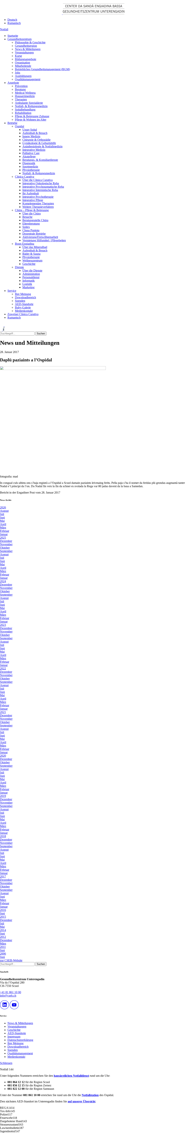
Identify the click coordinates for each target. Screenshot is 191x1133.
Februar (4, 530)
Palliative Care (31, 153)
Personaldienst (30, 277)
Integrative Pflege (32, 200)
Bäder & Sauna (31, 253)
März (3, 527)
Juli (2, 514)
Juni (2, 517)
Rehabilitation (23, 112)
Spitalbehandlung (25, 109)
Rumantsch (14, 23)
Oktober (5, 547)
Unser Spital (29, 129)
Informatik (28, 280)
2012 (3, 936)
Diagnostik (28, 163)
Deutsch (12, 19)
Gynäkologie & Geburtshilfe (39, 143)
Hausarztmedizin (25, 96)
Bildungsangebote (25, 59)
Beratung (20, 89)
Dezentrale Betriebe (34, 233)
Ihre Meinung (23, 294)
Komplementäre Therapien (38, 203)
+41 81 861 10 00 (10, 992)
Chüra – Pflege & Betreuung (32, 210)
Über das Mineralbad (34, 247)
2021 (3, 712)
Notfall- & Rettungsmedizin (31, 106)
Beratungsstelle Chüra (35, 220)
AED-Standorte (24, 304)
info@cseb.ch (8, 995)
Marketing (28, 287)
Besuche (27, 216)
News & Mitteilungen (27, 49)
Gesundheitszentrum (19, 39)
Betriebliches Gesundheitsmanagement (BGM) (42, 69)
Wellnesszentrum (32, 260)
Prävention (21, 86)
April (3, 524)
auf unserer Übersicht (81, 1101)
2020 (3, 755)
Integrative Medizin (33, 149)
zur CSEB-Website (11, 960)
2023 (3, 624)
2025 (3, 537)
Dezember (6, 541)
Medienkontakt (24, 310)
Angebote (13, 82)
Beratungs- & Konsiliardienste (40, 159)
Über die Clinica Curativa (37, 180)
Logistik (27, 284)
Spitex (26, 227)
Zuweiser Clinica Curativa (22, 314)
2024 (3, 581)
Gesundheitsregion (26, 45)
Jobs (17, 72)
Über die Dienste (32, 270)
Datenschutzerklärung (20, 1039)
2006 (3, 953)
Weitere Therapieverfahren (38, 206)
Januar (4, 534)
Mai (2, 520)
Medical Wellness (25, 92)
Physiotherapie (31, 169)
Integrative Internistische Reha (40, 190)
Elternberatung (31, 223)
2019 (3, 796)
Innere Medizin (31, 136)
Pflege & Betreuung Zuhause (32, 116)
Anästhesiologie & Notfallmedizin (42, 146)
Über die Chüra (31, 213)
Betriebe (12, 123)
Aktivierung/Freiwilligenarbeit (40, 237)
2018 (3, 836)
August (4, 510)
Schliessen (6, 1063)
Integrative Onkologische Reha (40, 183)
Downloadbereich (25, 297)
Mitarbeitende (23, 65)
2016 (3, 910)
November (6, 544)
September (6, 551)
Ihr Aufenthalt (30, 193)
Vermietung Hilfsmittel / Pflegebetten (44, 240)
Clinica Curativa (24, 176)
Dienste (19, 267)
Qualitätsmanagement (27, 79)
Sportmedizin (30, 166)
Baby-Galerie (23, 307)
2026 (3, 507)
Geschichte (28, 263)
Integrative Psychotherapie (38, 196)
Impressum (13, 1036)
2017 (3, 876)
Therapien (21, 99)
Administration (31, 273)
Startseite (12, 35)
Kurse (18, 55)
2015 (3, 916)
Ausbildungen (23, 76)
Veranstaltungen (24, 52)
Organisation (22, 62)
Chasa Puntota (30, 230)
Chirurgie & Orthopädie (36, 139)
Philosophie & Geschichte (30, 42)
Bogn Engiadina (24, 243)
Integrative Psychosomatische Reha (43, 186)
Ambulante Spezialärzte (29, 102)
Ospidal (19, 126)
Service (11, 290)
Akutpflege (29, 156)
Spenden (20, 300)
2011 (3, 946)
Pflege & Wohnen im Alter (30, 119)
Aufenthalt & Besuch (34, 133)
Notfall (4, 29)
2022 (3, 668)
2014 (3, 930)
